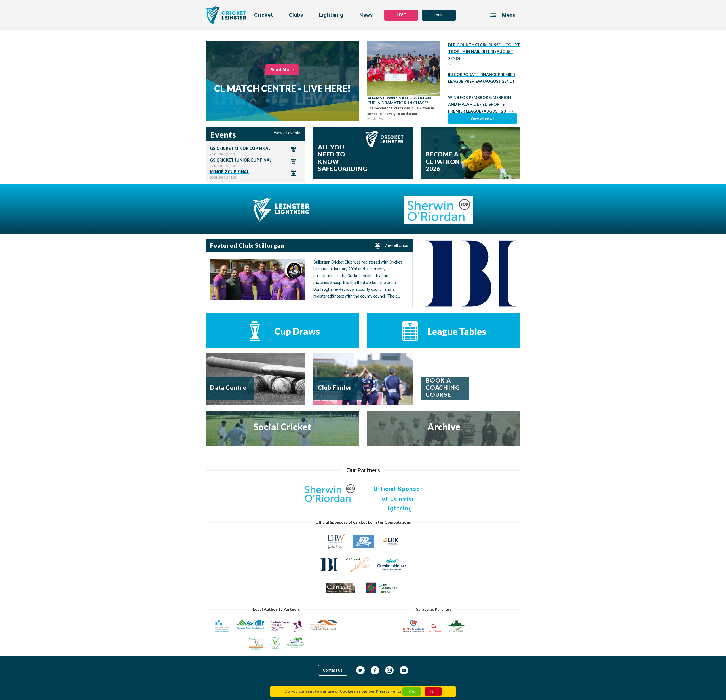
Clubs (296, 15)
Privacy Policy (389, 691)
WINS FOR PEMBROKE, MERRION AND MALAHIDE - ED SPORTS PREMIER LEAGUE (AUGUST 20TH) (480, 104)
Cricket (263, 15)
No (433, 691)
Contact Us (333, 670)
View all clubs (395, 245)
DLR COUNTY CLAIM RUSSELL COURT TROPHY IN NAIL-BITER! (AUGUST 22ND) (484, 51)
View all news (482, 118)
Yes (411, 691)
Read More (282, 69)
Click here (255, 151)
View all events (287, 133)
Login (439, 15)
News (366, 15)
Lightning (331, 15)
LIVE (401, 15)
